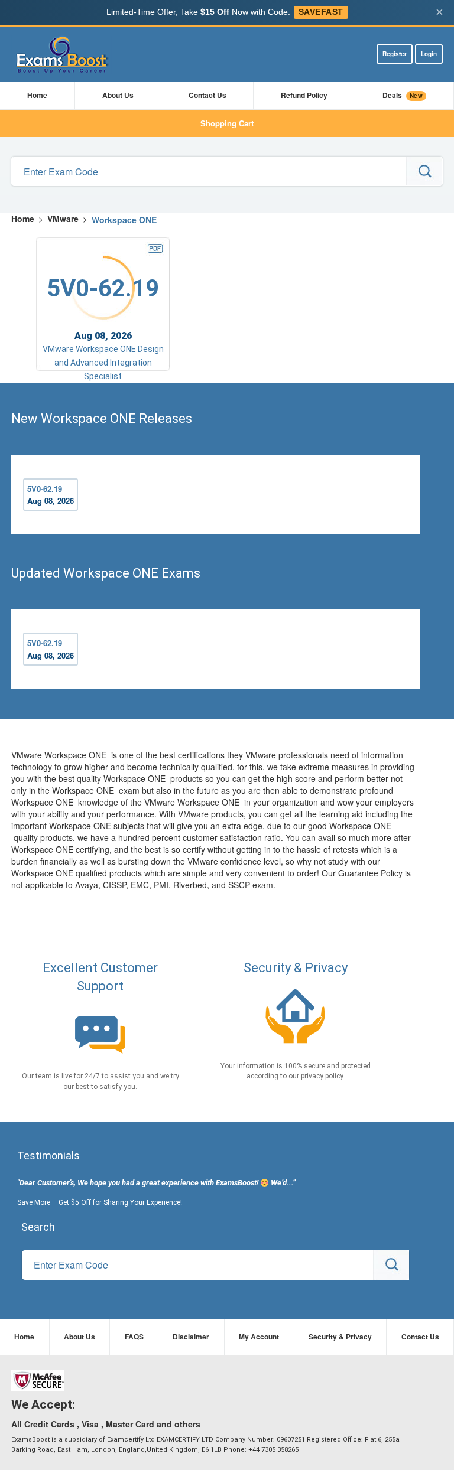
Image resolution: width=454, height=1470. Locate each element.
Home (37, 95)
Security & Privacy (340, 1336)
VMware (63, 218)
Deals (402, 95)
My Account (259, 1336)
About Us (118, 95)
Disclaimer (191, 1336)
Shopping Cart (227, 123)
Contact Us (207, 95)
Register (394, 54)
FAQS (134, 1336)
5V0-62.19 (50, 495)
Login (429, 54)
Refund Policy (304, 95)
